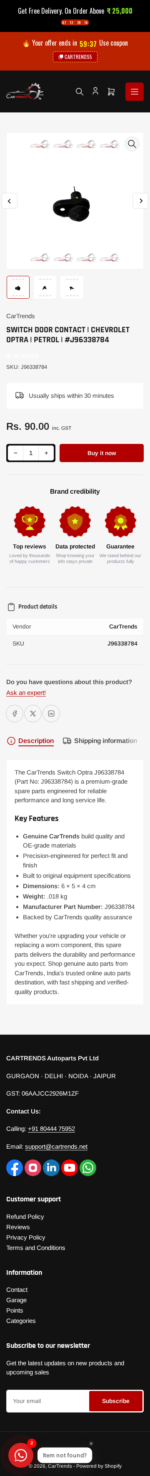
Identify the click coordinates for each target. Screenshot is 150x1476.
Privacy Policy (25, 1237)
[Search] (79, 92)
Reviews (18, 1226)
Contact (17, 1289)
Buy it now (102, 453)
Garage (16, 1299)
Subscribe (116, 1401)
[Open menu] (134, 92)
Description (36, 740)
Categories (21, 1320)
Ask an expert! (26, 692)
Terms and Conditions (35, 1247)
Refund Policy (25, 1216)
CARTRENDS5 (78, 56)
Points (14, 1310)
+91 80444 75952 (51, 1128)
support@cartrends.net (56, 1146)
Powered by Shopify (99, 1466)
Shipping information (105, 740)
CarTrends (20, 315)
